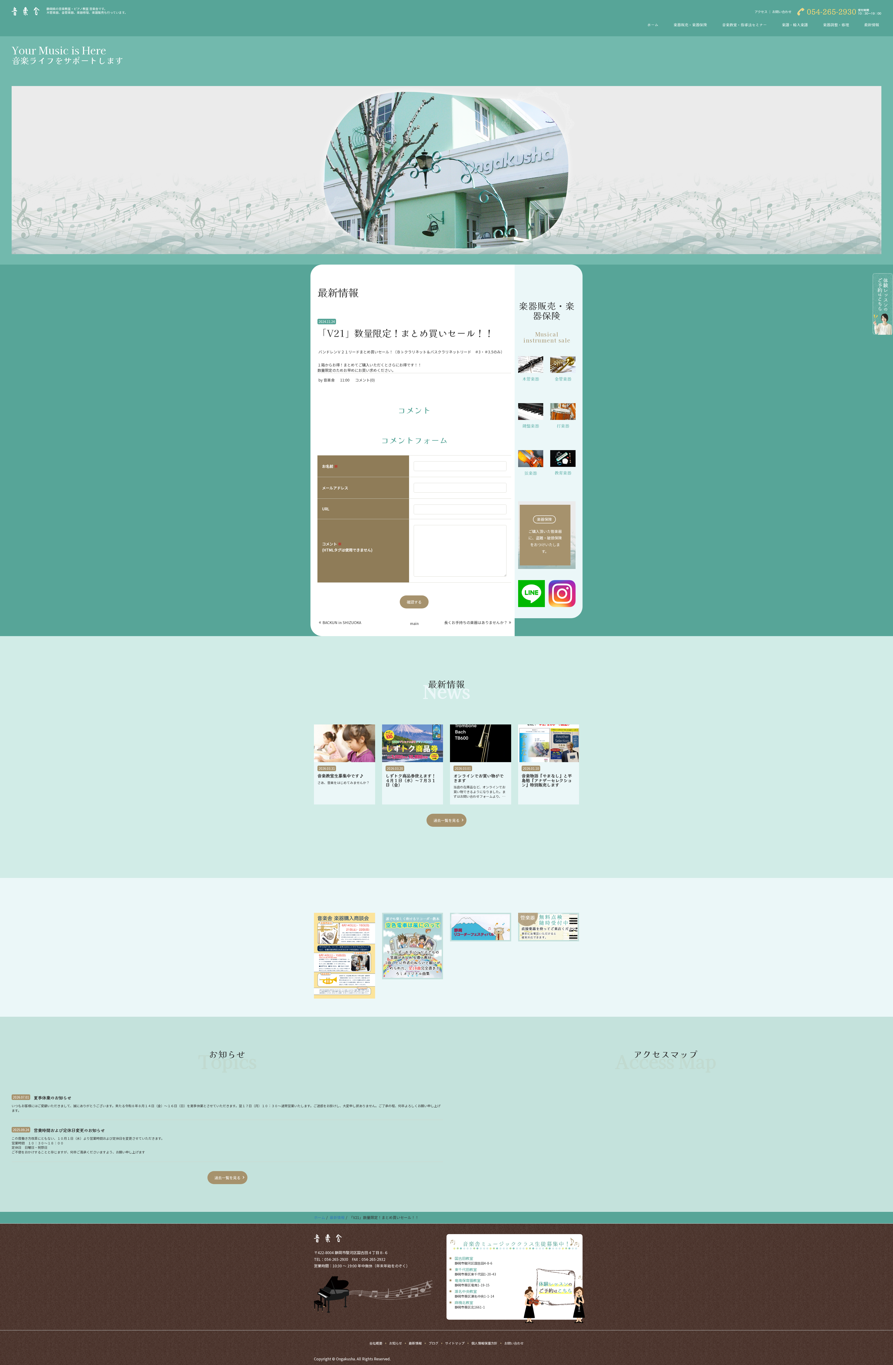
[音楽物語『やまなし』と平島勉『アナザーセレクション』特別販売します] (548, 743)
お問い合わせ (782, 11)
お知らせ (395, 1343)
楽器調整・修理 (836, 24)
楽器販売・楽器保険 (690, 24)
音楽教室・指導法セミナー (744, 24)
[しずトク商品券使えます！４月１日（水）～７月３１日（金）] (412, 743)
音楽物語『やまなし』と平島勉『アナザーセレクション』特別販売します (547, 780)
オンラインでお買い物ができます (478, 778)
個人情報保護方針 (484, 1343)
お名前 (330, 466)
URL (325, 508)
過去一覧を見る (446, 820)
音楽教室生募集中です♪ (340, 776)
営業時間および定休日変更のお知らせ (69, 1130)
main (414, 623)
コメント (347, 546)
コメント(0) (365, 380)
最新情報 (871, 24)
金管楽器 (563, 379)
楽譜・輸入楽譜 (795, 24)
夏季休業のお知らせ (52, 1098)
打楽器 (563, 426)
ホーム (652, 24)
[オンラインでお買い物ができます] (480, 743)
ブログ (433, 1343)
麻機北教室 (464, 1302)
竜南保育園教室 (468, 1280)
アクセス (761, 11)
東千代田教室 (466, 1269)
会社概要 (375, 1343)
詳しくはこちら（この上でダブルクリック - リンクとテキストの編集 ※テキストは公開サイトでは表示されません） (547, 535)
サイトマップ (455, 1343)
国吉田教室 (464, 1258)
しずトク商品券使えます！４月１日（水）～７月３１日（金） (411, 780)
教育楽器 (563, 473)
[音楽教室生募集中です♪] (344, 743)
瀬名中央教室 (466, 1291)
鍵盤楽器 (530, 426)
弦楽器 (530, 473)
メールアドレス (335, 487)
